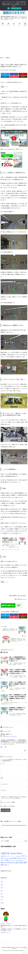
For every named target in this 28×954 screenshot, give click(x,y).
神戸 (2, 887)
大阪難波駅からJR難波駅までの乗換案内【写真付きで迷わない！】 (17, 709)
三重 (2, 899)
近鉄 (17, 862)
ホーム (3, 57)
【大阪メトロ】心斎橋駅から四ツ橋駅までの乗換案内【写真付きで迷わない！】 (17, 684)
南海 (19, 595)
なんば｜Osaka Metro (9, 149)
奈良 (2, 893)
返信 (25, 750)
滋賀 (2, 890)
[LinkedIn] (5, 76)
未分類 (2, 902)
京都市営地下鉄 (6, 858)
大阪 (9, 57)
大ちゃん (24, 599)
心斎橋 (7, 860)
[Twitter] (5, 74)
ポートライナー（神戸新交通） (15, 856)
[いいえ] (26, 5)
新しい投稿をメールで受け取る (8, 806)
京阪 (11, 858)
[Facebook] (14, 74)
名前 (2, 778)
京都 (2, 858)
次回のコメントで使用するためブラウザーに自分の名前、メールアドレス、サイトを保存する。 (14, 797)
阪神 (25, 862)
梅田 (2, 862)
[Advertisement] (14, 41)
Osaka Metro (23, 595)
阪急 (21, 863)
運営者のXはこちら (6, 932)
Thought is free (22, 950)
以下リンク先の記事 (6, 531)
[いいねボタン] (2, 87)
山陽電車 (2, 860)
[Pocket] (14, 76)
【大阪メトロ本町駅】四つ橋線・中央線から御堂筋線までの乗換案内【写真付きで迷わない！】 (17, 671)
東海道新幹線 (21, 860)
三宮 (23, 856)
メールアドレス (4, 784)
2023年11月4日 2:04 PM (11, 736)
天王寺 (19, 858)
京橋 (26, 856)
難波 (16, 595)
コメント (3, 763)
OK (8, 8)
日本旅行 (13, 860)
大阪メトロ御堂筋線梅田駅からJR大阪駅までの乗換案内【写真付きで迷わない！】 (17, 658)
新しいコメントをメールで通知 (8, 802)
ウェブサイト (4, 790)
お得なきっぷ (5, 856)
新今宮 (10, 860)
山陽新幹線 (24, 858)
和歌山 (2, 896)
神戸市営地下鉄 (9, 862)
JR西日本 (5, 853)
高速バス (6, 865)
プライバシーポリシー (16, 8)
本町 (17, 860)
